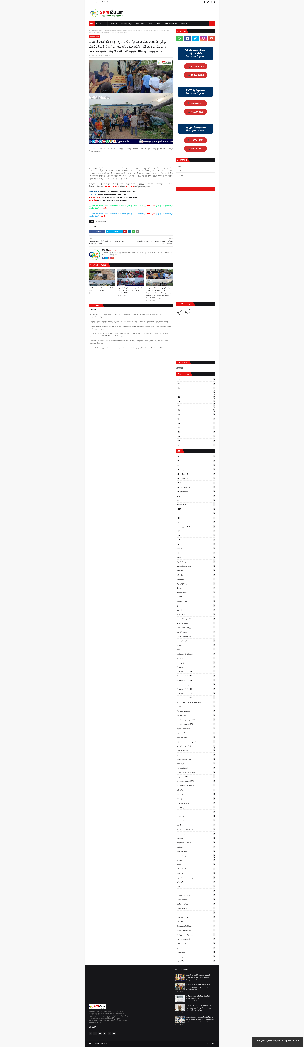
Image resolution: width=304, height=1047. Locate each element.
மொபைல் (196, 873)
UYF (196, 544)
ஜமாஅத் (196, 948)
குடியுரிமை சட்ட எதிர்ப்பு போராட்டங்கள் (196, 702)
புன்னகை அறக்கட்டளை (196, 820)
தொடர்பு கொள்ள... (104, 2)
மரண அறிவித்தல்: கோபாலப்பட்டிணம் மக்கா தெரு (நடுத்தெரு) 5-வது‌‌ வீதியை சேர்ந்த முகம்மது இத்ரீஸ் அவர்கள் (199, 1007)
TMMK (196, 535)
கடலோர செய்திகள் (196, 640)
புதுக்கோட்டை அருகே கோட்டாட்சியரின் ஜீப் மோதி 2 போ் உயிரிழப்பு (102, 288)
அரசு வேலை (196, 570)
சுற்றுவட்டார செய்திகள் (196, 746)
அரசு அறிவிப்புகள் (196, 561)
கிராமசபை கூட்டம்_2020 (196, 676)
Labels (179, 451)
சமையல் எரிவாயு (196, 737)
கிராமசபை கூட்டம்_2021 (196, 680)
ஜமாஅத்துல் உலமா (196, 956)
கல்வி (196, 649)
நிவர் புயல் (196, 794)
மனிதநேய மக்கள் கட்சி (196, 842)
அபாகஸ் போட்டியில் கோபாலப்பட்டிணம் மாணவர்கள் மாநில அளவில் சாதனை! (198, 976)
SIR (196, 522)
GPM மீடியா (196, 483)
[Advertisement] (132, 160)
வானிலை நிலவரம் (196, 899)
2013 (196, 436)
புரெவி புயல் (196, 816)
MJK (196, 500)
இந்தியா (196, 588)
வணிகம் (196, 891)
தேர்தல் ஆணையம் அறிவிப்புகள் (196, 772)
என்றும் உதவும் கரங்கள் (196, 636)
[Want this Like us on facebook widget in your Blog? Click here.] (301, 1045)
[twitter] (208, 2)
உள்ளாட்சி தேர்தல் (196, 614)
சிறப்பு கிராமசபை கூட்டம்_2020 (196, 741)
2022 (196, 397)
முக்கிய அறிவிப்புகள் (196, 869)
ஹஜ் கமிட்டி (196, 961)
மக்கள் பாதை (196, 825)
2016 (196, 423)
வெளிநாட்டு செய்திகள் (196, 930)
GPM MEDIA (104, 1044)
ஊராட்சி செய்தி (196, 632)
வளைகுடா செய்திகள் (196, 895)
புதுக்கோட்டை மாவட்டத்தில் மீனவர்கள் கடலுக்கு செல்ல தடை (198, 997)
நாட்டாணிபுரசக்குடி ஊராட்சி (196, 785)
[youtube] (214, 2)
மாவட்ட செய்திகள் (196, 855)
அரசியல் (196, 557)
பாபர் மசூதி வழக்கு (196, 803)
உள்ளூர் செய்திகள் (196, 623)
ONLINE (196, 509)
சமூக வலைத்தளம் (196, 733)
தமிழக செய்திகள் (196, 750)
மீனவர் (196, 864)
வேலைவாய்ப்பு (196, 943)
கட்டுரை (196, 645)
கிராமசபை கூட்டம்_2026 (196, 697)
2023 (196, 392)
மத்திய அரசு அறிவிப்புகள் (196, 829)
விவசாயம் (196, 912)
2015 (196, 427)
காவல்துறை (196, 662)
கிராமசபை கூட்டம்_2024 (196, 693)
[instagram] (211, 2)
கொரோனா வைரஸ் (196, 715)
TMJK (196, 531)
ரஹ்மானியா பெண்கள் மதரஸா (196, 877)
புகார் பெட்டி (196, 807)
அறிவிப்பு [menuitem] (112, 23)
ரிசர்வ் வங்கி (196, 882)
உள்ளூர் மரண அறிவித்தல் (196, 627)
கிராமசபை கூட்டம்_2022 (196, 684)
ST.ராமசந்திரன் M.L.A (196, 526)
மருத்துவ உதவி (196, 834)
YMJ (196, 553)
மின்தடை (196, 860)
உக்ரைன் (196, 610)
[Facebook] (103, 258)
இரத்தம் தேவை (196, 592)
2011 (196, 445)
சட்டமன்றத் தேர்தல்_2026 (196, 724)
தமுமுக (196, 755)
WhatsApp (196, 548)
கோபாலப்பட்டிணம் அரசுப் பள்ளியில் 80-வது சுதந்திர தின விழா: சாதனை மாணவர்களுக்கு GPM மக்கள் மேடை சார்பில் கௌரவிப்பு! (200, 1019)
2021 (196, 401)
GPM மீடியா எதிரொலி (196, 487)
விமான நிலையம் (196, 908)
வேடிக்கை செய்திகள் (196, 939)
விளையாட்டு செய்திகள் (196, 926)
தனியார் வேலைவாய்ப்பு (196, 759)
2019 (196, 410)
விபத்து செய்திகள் (99, 30)
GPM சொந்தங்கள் (196, 469)
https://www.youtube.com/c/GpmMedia (112, 200)
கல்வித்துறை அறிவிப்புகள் (196, 654)
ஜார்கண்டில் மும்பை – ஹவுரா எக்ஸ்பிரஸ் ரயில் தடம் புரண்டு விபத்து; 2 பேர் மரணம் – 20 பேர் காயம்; (130, 290)
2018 (196, 414)
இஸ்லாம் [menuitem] (184, 23)
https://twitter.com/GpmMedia (112, 194)
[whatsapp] (179, 38)
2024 (196, 388)
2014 (196, 432)
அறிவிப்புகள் (196, 579)
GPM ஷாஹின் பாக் (196, 491)
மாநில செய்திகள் (196, 851)
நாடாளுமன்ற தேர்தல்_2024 (196, 781)
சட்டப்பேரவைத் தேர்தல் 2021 (196, 719)
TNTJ (196, 540)
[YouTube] (112, 258)
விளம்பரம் (196, 921)
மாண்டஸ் (196, 847)
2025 (196, 384)
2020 (196, 405)
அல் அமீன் (196, 575)
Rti (196, 513)
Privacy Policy (211, 1044)
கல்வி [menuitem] (151, 23)
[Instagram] (109, 258)
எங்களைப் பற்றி (93, 2)
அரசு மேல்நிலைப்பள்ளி (196, 566)
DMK (196, 465)
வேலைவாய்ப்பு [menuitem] (126, 23)
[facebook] (205, 2)
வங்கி (196, 886)
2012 (196, 441)
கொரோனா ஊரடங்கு (196, 711)
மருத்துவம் (196, 838)
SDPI (196, 518)
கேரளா (196, 706)
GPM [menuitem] (158, 23)
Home (91, 30)
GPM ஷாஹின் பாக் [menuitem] (171, 23)
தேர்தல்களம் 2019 (196, 776)
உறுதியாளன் (94, 55)
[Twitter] (106, 258)
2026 (196, 379)
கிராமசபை (196, 667)
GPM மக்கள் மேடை (196, 478)
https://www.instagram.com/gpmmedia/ (119, 197)
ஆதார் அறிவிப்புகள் (196, 583)
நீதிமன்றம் (196, 798)
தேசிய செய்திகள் (196, 768)
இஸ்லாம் (196, 605)
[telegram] (95, 1033)
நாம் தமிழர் (196, 790)
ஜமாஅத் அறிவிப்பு (196, 952)
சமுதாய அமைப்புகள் (196, 728)
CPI (196, 461)
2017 (196, 419)
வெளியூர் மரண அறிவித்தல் (196, 934)
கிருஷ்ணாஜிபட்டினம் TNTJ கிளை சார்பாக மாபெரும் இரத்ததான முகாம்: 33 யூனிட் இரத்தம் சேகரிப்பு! (198, 986)
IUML (196, 496)
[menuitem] (92, 23)
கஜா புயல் (196, 658)
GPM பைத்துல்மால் (196, 474)
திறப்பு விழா (196, 763)
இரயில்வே (196, 597)
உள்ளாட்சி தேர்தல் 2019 (196, 619)
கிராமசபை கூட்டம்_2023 (196, 689)
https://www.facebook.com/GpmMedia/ (118, 192)
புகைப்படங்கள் (196, 812)
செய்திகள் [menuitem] (100, 23)
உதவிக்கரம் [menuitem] (140, 23)
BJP (196, 456)
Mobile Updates (196, 504)
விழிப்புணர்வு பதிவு (196, 917)
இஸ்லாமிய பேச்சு (196, 601)
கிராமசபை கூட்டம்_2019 (196, 671)
